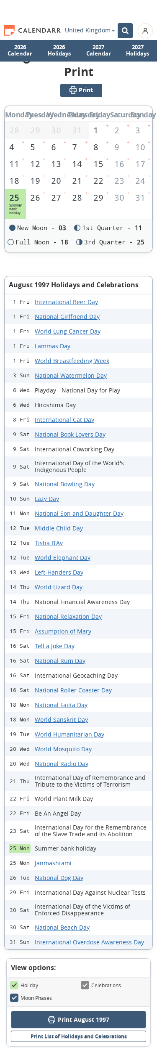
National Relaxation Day (68, 616)
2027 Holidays (137, 50)
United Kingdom (88, 30)
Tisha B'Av (49, 543)
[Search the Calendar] (125, 30)
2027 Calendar (98, 50)
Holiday (29, 985)
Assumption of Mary (63, 631)
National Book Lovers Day (70, 434)
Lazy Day (47, 499)
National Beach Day (62, 927)
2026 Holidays (59, 50)
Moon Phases (36, 997)
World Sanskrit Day (61, 720)
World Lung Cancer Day (67, 331)
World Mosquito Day (63, 749)
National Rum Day (60, 661)
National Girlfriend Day (67, 317)
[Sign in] (145, 30)
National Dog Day (59, 878)
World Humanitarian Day (69, 734)
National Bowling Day (65, 484)
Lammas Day (52, 346)
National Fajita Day (61, 705)
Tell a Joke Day (55, 646)
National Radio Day (61, 764)
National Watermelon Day (71, 375)
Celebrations (106, 985)
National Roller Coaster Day (73, 690)
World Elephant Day (62, 558)
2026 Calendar (20, 50)
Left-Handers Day (59, 572)
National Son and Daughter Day (79, 513)
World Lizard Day (58, 587)
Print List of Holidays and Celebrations (79, 1036)
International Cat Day (64, 420)
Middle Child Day (59, 528)
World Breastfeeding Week (72, 361)
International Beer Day (66, 302)
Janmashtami (53, 863)
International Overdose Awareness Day (89, 942)
